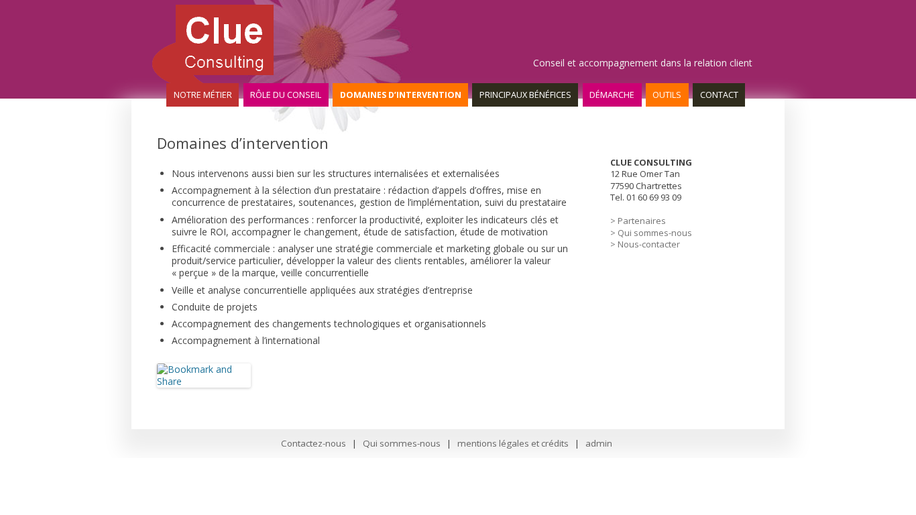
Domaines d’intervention (400, 95)
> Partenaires (638, 221)
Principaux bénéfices (525, 95)
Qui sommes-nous (402, 443)
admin (598, 443)
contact (719, 95)
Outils (666, 95)
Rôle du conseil (285, 95)
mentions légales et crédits (513, 443)
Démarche (611, 95)
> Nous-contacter (645, 244)
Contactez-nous (313, 443)
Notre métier (203, 95)
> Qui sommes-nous (651, 233)
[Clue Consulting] (212, 80)
